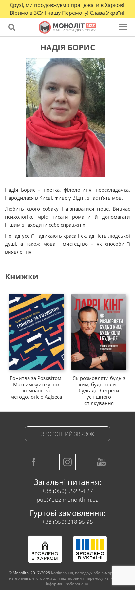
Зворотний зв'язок (67, 434)
